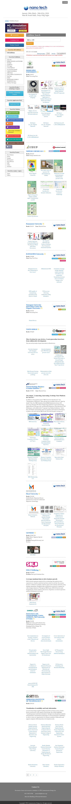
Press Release (10, 161)
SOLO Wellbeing (32, 570)
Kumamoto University (34, 224)
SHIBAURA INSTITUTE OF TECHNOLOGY (35, 700)
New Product (10, 155)
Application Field (14, 104)
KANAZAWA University (35, 254)
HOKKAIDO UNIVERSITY (31, 71)
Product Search (14, 45)
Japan (8, 173)
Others (8, 175)
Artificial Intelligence (12, 116)
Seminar (9, 166)
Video (8, 165)
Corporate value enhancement (14, 139)
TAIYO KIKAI (31, 329)
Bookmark (15, 35)
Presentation (10, 160)
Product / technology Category (14, 93)
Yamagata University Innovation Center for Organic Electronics (34, 306)
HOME (7, 21)
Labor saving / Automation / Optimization (14, 131)
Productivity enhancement (14, 135)
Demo (8, 156)
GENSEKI (30, 533)
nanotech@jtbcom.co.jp (43, 793)
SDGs (9, 146)
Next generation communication (15, 119)
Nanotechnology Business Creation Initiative (35, 387)
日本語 (65, 2)
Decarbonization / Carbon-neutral (15, 143)
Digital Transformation (13, 112)
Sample (9, 158)
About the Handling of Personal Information (36, 797)
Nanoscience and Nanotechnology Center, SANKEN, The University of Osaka (35, 616)
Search (30, 43)
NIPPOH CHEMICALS (34, 151)
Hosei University (32, 494)
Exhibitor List (15, 40)
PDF (8, 163)
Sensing (10, 123)
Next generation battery (13, 127)
